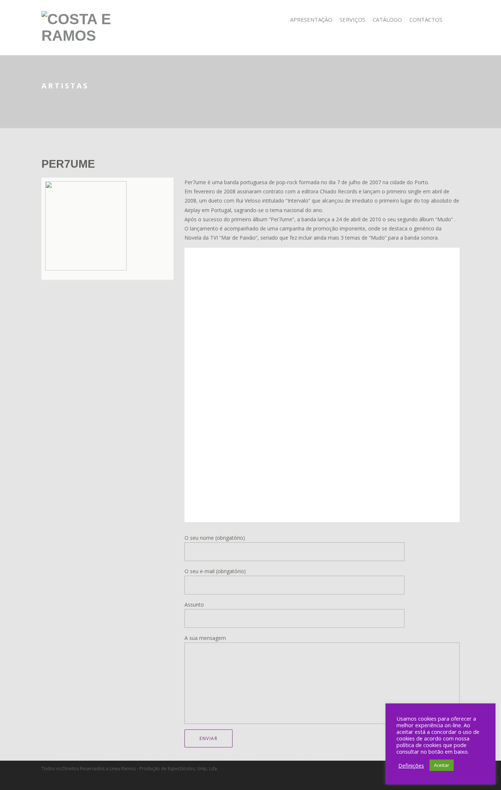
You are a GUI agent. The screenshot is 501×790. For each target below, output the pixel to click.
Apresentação (311, 19)
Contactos (425, 19)
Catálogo (387, 19)
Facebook (455, 20)
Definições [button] (411, 765)
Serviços (352, 19)
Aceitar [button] (441, 765)
